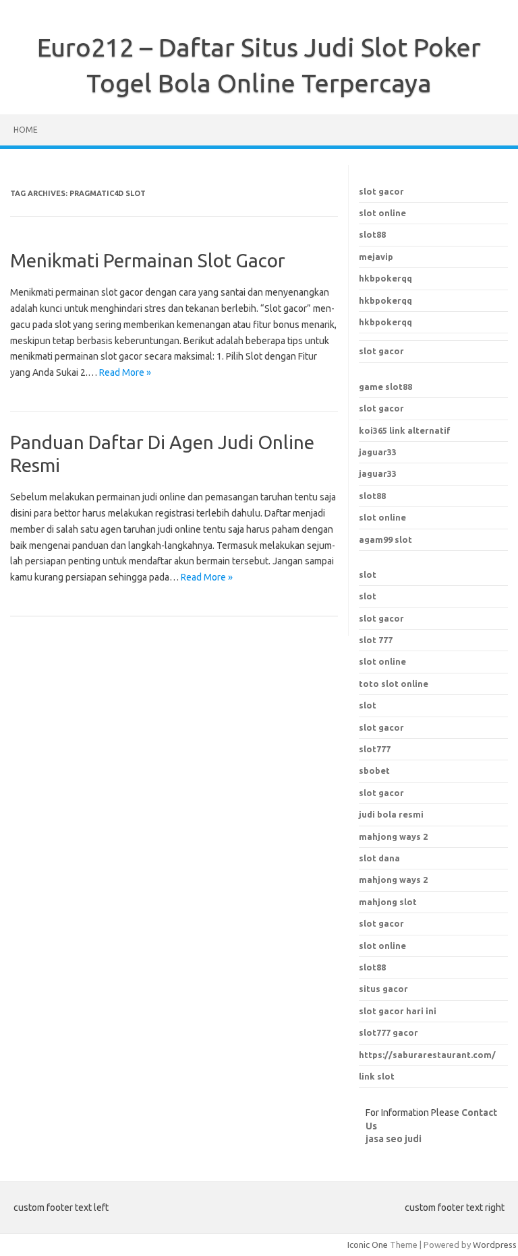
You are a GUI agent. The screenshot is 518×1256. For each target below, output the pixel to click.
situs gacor (383, 988)
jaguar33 (378, 452)
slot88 (372, 234)
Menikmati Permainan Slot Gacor (147, 260)
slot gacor (381, 191)
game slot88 (385, 386)
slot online (382, 213)
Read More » (125, 372)
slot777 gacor (388, 1032)
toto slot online (393, 683)
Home (25, 129)
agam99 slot (385, 539)
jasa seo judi (394, 1138)
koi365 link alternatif (405, 430)
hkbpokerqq (385, 278)
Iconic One (367, 1244)
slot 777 (376, 639)
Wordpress (495, 1244)
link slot (377, 1076)
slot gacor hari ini (397, 1011)
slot (367, 574)
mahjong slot (388, 901)
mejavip (376, 256)
